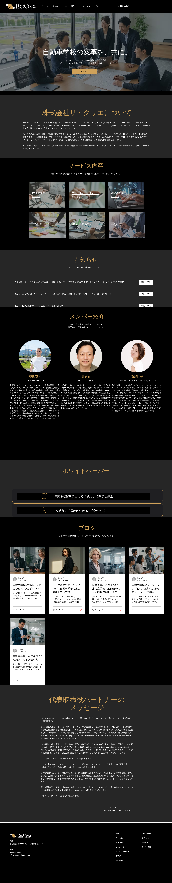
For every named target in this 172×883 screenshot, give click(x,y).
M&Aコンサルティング (84, 224)
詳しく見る (36, 197)
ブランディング (40, 224)
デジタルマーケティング (85, 193)
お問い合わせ (146, 834)
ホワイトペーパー (86, 6)
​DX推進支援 (38, 192)
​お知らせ (56, 6)
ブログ (97, 6)
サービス (44, 6)
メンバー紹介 (69, 6)
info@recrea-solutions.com (20, 855)
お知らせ (119, 842)
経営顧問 (116, 224)
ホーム (118, 834)
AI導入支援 (117, 192)
